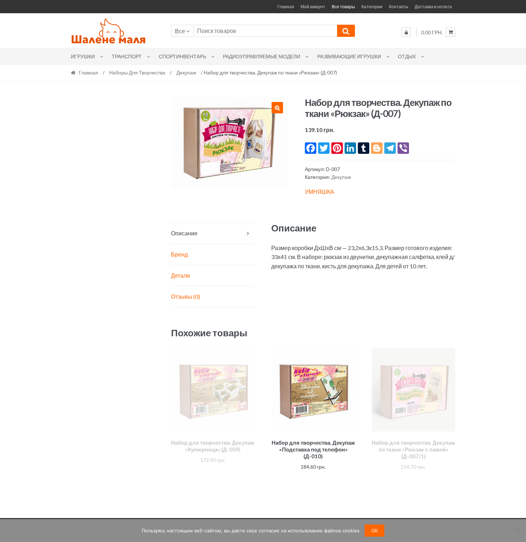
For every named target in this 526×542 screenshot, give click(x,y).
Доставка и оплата (433, 6)
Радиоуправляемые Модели (261, 56)
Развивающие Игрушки (349, 56)
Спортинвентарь (182, 56)
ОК (374, 530)
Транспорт (127, 56)
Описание (184, 233)
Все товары (343, 6)
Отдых (407, 56)
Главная (285, 6)
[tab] (213, 233)
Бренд (179, 254)
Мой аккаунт (313, 6)
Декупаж (186, 72)
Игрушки (83, 56)
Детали (180, 275)
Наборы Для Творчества (137, 72)
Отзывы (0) (185, 296)
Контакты (398, 6)
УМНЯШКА (319, 191)
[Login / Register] (406, 32)
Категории (372, 6)
